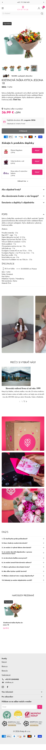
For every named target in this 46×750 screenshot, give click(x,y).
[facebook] (7, 687)
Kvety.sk (4, 662)
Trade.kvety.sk (6, 675)
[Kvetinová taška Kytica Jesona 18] (13, 609)
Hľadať (42, 13)
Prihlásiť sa (39, 707)
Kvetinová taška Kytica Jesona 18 (13, 624)
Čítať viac (17, 100)
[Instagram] (3, 687)
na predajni (19, 109)
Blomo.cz (4, 666)
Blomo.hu (5, 670)
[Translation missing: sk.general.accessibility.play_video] (18, 324)
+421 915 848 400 (23, 2)
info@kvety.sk (9, 682)
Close (22, 692)
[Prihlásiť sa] (39, 8)
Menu (3, 8)
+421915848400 (12, 679)
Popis (4, 214)
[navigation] (2, 2)
